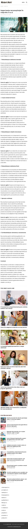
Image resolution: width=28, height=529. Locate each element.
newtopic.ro (4, 492)
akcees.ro (3, 497)
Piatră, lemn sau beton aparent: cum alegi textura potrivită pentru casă (16, 459)
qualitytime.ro (4, 500)
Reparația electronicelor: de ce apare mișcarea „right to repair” (16, 432)
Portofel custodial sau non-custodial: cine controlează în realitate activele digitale (17, 473)
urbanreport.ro (5, 487)
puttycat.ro (4, 518)
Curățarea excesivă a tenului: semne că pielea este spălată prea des (16, 445)
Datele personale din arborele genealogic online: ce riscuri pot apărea (17, 418)
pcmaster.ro (4, 515)
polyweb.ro (4, 513)
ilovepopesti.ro (5, 495)
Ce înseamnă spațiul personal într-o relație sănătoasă (12, 347)
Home (2, 6)
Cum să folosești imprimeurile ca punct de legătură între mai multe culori (16, 439)
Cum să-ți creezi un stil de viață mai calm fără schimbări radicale (13, 367)
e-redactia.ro (4, 507)
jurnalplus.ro (4, 490)
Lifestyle (6, 6)
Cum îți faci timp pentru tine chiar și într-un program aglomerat (13, 387)
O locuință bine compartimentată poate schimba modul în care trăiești (14, 307)
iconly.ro (3, 510)
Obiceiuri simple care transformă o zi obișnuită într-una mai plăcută (13, 408)
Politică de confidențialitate (14, 526)
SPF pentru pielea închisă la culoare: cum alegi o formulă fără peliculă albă (17, 479)
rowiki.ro (3, 505)
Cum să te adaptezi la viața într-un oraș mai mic (14, 327)
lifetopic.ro (4, 502)
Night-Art (9, 524)
